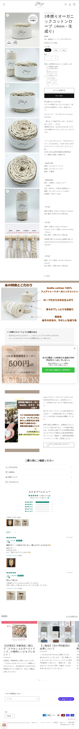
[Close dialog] (74, 348)
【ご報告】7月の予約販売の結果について (55, 647)
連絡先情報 (71, 722)
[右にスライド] (44, 680)
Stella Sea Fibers (15, 722)
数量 (45, 54)
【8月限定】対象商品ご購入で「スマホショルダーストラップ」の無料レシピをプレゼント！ (19, 650)
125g (47, 50)
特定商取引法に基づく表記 (67, 724)
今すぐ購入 (59, 96)
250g (55, 50)
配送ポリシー (63, 722)
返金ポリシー (35, 722)
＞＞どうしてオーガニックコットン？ (57, 445)
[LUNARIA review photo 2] (21, 595)
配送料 (50, 39)
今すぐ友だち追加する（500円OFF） (58, 370)
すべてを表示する (72, 616)
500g (63, 50)
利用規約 (55, 722)
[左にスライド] (35, 680)
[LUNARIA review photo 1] (11, 595)
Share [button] (48, 276)
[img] (11, 538)
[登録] (37, 699)
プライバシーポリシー (46, 722)
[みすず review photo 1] (11, 562)
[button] (4, 4)
